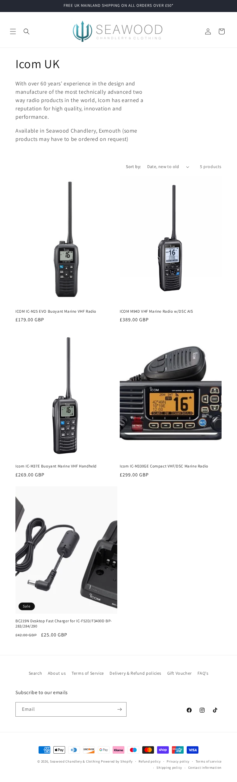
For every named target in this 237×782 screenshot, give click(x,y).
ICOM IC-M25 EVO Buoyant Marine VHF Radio (55, 311)
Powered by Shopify (117, 761)
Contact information (205, 767)
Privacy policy (178, 761)
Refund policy (149, 761)
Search (35, 673)
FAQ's (203, 673)
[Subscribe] (119, 709)
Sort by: (133, 166)
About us (57, 673)
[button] (13, 31)
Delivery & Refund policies (135, 673)
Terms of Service (88, 673)
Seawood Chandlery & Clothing (75, 761)
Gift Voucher (179, 673)
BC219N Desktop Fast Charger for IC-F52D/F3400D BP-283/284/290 (63, 624)
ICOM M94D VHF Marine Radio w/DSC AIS (156, 311)
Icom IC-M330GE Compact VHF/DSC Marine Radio (164, 466)
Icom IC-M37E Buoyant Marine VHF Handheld (56, 466)
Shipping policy (169, 767)
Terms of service (209, 761)
